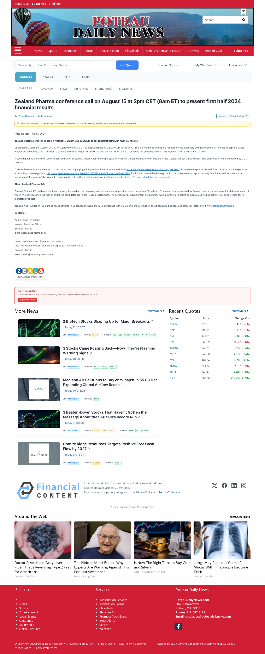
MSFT (173, 360)
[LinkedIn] (234, 490)
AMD (173, 336)
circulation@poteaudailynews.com (208, 616)
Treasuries (126, 88)
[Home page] (132, 20)
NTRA (144, 335)
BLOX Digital (226, 643)
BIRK (131, 430)
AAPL (173, 330)
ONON (145, 430)
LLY (120, 335)
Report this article (27, 300)
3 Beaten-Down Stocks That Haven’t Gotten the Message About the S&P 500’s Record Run (105, 414)
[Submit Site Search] (244, 19)
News (64, 88)
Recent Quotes (169, 65)
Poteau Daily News (47, 643)
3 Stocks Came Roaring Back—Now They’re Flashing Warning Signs (109, 350)
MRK (127, 335)
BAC (172, 342)
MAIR (96, 399)
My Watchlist (203, 65)
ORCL (173, 372)
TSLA (173, 378)
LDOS (104, 367)
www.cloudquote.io (154, 483)
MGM (113, 367)
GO (137, 430)
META (173, 354)
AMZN (173, 324)
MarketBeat (73, 335)
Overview (47, 88)
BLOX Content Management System (191, 643)
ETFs (67, 77)
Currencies (81, 88)
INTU (96, 367)
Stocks (48, 77)
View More (155, 311)
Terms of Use (104, 643)
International (103, 88)
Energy (96, 463)
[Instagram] (244, 490)
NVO (153, 335)
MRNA (136, 335)
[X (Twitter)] (214, 490)
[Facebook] (224, 490)
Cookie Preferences (46, 647)
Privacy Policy (144, 492)
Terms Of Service (170, 492)
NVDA (173, 366)
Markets (25, 77)
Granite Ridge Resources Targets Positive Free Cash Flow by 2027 (108, 446)
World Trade (108, 430)
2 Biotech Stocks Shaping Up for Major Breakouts (108, 321)
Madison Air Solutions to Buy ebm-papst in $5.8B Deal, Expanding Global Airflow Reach (111, 382)
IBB (114, 335)
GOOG (174, 348)
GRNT (117, 463)
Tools (85, 77)
